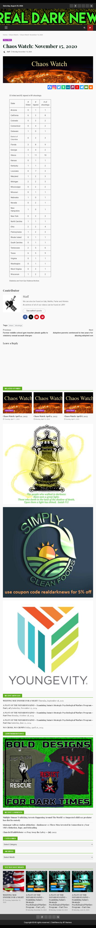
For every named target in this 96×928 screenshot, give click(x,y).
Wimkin (65, 301)
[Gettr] (77, 87)
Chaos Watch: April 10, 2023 (17, 402)
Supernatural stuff (56, 889)
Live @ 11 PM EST (90, 28)
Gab (45, 301)
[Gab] (63, 87)
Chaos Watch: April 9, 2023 (48, 402)
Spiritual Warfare (39, 889)
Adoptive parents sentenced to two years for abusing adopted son (73, 333)
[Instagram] (54, 87)
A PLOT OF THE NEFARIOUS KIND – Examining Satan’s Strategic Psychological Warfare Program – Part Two (59, 881)
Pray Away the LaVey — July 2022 (41, 832)
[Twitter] (59, 87)
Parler (56, 301)
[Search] (84, 27)
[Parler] (72, 87)
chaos (11, 325)
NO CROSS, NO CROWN (14, 727)
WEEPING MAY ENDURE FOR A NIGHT (20, 700)
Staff (8, 52)
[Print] (91, 87)
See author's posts (34, 311)
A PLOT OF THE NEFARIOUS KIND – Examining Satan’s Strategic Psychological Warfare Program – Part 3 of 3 (36, 881)
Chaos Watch (7, 40)
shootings (18, 325)
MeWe (50, 301)
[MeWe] (68, 87)
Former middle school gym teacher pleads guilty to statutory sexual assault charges (25, 333)
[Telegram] (82, 87)
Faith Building (39, 886)
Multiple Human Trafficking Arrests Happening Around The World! (32, 817)
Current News (9, 889)
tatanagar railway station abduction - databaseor (25, 825)
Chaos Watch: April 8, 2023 (78, 402)
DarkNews (55, 922)
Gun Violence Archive (31, 281)
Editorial (30, 886)
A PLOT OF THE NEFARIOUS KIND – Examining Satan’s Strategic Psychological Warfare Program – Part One (82, 901)
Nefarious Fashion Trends (81, 883)
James (17, 889)
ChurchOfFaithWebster (13, 832)
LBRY (63, 305)
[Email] (86, 87)
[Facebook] (50, 87)
